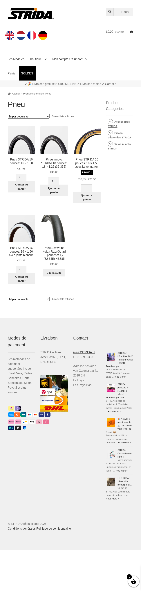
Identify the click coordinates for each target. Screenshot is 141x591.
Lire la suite (54, 272)
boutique (36, 59)
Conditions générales (22, 528)
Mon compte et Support (67, 59)
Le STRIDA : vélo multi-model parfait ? (125, 481)
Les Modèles (16, 59)
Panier (12, 73)
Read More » (120, 377)
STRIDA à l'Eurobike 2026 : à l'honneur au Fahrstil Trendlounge (119, 360)
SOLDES (27, 73)
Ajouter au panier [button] (21, 186)
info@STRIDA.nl (84, 352)
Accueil (16, 93)
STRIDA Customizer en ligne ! (125, 453)
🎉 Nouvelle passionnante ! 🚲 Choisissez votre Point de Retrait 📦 (119, 425)
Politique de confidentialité (53, 528)
